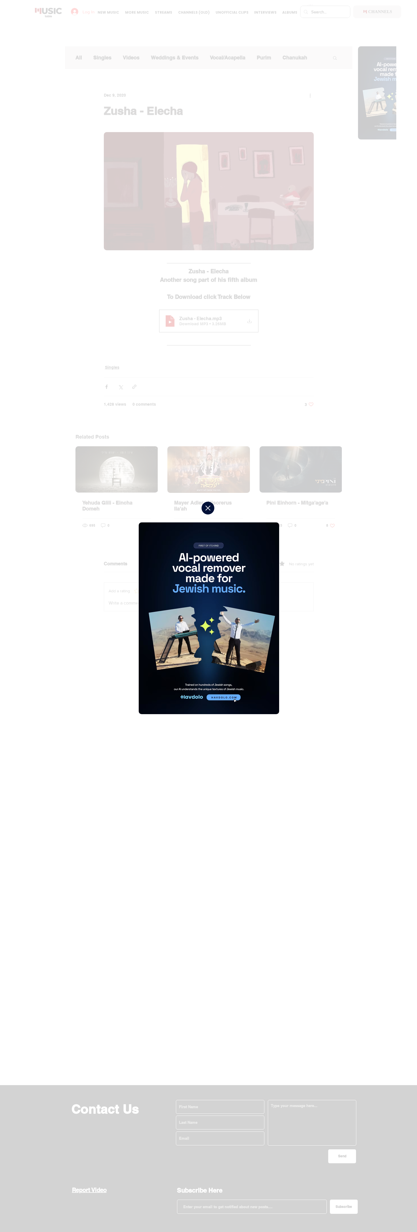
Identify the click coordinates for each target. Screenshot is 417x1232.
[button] (208, 508)
